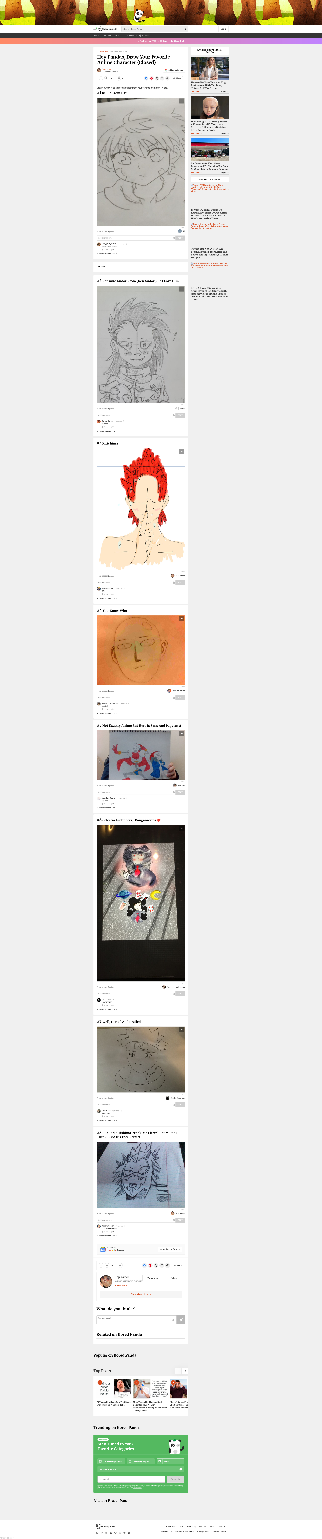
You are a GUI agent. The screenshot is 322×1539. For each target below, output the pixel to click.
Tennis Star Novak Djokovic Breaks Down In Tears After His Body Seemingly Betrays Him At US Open (209, 253)
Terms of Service (219, 1531)
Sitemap (164, 1531)
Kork (104, 1000)
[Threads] (120, 1533)
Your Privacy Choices (175, 1526)
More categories (107, 1469)
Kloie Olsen (106, 1111)
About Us (203, 1526)
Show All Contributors (141, 1294)
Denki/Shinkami (108, 588)
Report (182, 227)
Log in (223, 29)
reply (112, 249)
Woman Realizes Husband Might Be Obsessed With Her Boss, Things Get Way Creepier (209, 85)
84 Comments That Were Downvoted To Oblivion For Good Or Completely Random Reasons (210, 166)
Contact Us (221, 1526)
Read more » (121, 1286)
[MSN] (125, 1533)
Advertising (191, 1526)
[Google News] (129, 1533)
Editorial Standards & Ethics (182, 1531)
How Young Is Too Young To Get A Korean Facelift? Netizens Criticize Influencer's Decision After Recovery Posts (209, 126)
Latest (117, 35)
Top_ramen (106, 69)
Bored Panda (105, 1526)
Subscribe (175, 1479)
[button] (178, 1371)
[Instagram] (102, 1533)
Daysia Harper (107, 421)
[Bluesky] (115, 1533)
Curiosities (103, 51)
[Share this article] (181, 100)
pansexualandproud (110, 703)
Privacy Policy (203, 1531)
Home (95, 35)
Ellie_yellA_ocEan (109, 244)
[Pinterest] (106, 1533)
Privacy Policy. (137, 1488)
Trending (107, 35)
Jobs (212, 1526)
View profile (152, 1278)
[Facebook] (97, 1533)
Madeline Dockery (109, 798)
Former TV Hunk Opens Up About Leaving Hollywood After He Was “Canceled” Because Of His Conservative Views (209, 214)
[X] (111, 1533)
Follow (174, 1278)
